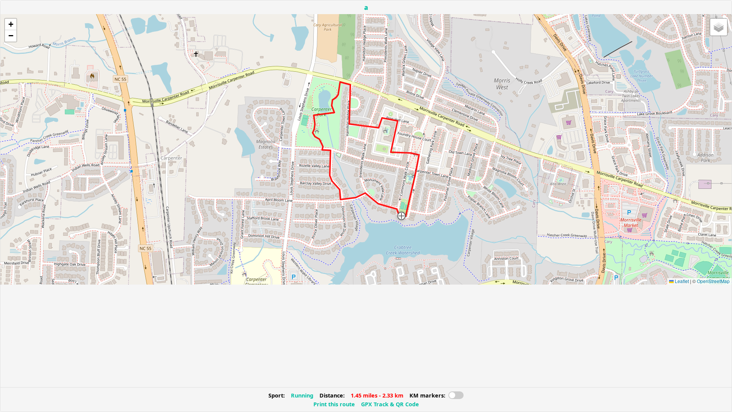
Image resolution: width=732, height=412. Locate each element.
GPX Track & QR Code (390, 404)
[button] (401, 215)
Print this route (334, 404)
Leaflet (681, 281)
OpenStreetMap (713, 281)
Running (302, 395)
